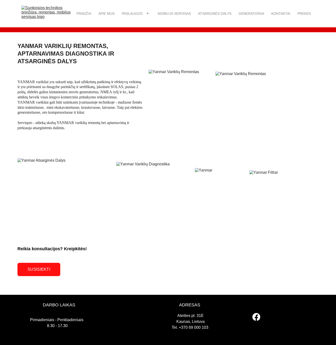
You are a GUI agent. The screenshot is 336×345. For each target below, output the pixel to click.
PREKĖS (304, 14)
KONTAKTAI (280, 14)
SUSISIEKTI (39, 269)
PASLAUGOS (132, 14)
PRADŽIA (83, 14)
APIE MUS (106, 14)
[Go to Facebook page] (256, 317)
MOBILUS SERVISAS (174, 14)
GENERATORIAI (251, 14)
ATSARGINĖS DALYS (214, 14)
